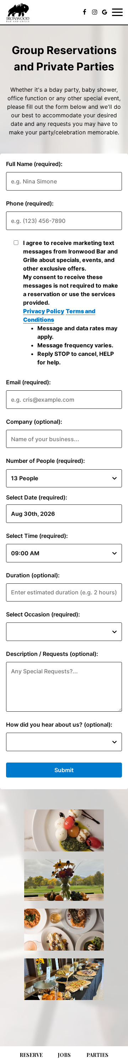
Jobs (64, 1055)
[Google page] (105, 12)
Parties (97, 1055)
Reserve (31, 1055)
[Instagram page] (95, 12)
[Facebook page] (85, 12)
